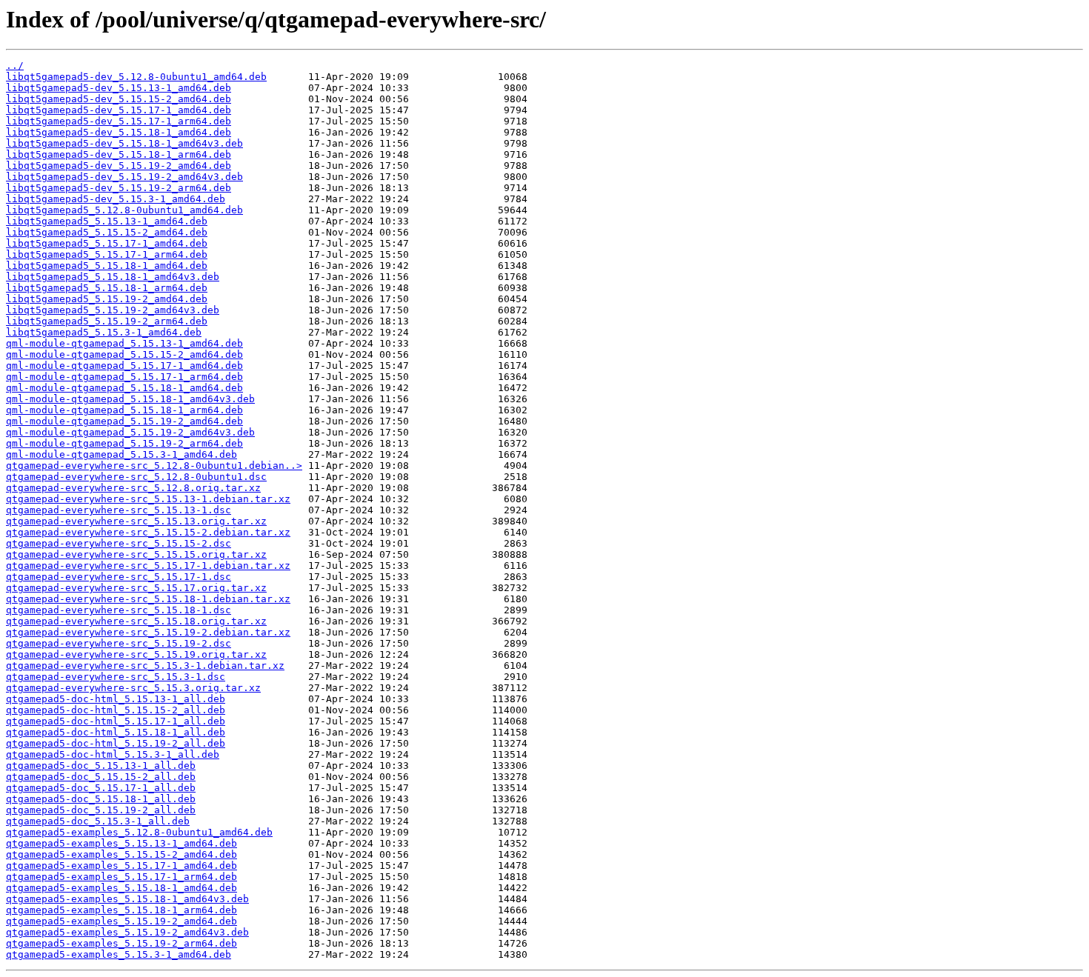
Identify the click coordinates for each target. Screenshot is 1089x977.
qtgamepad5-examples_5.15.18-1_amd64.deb (121, 887)
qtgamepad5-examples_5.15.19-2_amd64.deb (121, 921)
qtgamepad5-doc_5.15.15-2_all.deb (101, 776)
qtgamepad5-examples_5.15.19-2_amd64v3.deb (127, 932)
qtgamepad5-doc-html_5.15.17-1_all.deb (115, 721)
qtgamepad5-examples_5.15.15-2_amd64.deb (121, 854)
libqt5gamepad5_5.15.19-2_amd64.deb (106, 298)
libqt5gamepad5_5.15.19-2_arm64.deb (106, 321)
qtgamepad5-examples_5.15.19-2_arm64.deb (121, 943)
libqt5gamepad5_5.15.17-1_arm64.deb (106, 254)
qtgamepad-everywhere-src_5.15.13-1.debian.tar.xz (148, 498)
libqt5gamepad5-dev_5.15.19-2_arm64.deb (118, 187)
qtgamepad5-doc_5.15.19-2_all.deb (101, 810)
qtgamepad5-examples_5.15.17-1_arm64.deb (121, 876)
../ (15, 65)
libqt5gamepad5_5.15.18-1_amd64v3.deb (112, 276)
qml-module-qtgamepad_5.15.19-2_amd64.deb (124, 421)
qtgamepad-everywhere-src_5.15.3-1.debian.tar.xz (145, 665)
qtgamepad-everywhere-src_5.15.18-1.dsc (118, 610)
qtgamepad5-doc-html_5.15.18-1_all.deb (115, 732)
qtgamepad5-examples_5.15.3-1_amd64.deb (118, 954)
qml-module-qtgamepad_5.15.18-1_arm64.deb (124, 410)
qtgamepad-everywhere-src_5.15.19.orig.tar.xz (136, 654)
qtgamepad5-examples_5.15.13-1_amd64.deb (121, 843)
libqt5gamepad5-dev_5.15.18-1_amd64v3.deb (124, 143)
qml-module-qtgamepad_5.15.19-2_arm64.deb (124, 443)
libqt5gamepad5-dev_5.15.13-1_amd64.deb (118, 87)
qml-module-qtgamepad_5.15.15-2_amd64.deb (124, 354)
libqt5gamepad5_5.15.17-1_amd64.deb (106, 243)
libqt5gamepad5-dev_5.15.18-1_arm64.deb (118, 154)
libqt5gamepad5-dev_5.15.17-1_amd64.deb (118, 110)
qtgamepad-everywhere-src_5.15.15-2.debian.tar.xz (148, 532)
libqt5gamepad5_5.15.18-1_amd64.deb (106, 265)
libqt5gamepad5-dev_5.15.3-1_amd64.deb (115, 198)
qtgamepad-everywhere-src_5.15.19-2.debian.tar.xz (148, 632)
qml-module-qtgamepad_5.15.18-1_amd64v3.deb (130, 398)
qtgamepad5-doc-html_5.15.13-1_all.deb (115, 698)
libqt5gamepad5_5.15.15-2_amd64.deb (106, 232)
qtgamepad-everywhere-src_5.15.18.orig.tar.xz (136, 621)
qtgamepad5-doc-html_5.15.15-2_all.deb (115, 710)
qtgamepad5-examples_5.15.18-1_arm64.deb (121, 910)
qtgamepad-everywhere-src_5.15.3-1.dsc (115, 676)
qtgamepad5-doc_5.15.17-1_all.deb (101, 787)
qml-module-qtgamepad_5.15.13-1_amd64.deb (124, 343)
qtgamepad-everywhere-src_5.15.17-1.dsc (118, 576)
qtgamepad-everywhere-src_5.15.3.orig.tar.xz (133, 687)
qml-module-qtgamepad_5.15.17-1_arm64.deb (124, 376)
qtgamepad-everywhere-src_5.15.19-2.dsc (118, 643)
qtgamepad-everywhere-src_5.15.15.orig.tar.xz (136, 554)
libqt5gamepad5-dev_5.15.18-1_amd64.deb (118, 132)
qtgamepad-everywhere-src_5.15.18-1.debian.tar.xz (148, 598)
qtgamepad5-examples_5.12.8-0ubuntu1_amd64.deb (139, 832)
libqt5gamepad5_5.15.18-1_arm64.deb (106, 287)
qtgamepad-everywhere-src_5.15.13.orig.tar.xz (136, 521)
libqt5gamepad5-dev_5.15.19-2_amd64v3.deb (124, 176)
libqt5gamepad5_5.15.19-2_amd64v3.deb (112, 310)
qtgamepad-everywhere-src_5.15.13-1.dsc (118, 510)
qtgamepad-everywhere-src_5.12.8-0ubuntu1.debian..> (154, 465)
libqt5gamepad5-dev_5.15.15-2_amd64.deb (118, 98)
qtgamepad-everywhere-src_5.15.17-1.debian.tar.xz (148, 565)
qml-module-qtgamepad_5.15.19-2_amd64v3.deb (130, 432)
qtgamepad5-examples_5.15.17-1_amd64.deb (121, 865)
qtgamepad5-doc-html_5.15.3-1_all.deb (112, 754)
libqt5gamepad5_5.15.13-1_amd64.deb (106, 221)
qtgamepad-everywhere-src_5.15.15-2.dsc (118, 543)
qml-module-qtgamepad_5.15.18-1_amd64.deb (124, 387)
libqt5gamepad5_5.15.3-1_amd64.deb (104, 332)
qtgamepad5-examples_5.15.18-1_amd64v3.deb (127, 898)
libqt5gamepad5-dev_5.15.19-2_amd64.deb (118, 165)
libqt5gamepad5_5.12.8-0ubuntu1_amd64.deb (124, 210)
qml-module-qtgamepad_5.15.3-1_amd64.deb (121, 454)
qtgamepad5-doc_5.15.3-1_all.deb (98, 821)
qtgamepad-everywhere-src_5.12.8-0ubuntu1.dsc (136, 476)
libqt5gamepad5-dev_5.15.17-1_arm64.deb (118, 121)
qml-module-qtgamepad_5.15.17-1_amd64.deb (124, 365)
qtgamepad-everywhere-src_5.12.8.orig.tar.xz (133, 487)
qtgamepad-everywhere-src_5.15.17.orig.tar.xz (136, 587)
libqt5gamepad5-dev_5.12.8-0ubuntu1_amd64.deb (136, 76)
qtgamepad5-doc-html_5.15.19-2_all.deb (115, 743)
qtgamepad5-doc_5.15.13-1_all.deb (101, 765)
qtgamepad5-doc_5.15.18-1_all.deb (101, 798)
